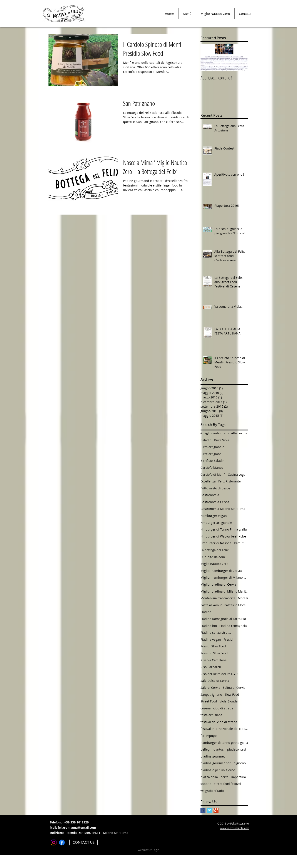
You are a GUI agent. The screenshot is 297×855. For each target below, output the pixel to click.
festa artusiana (211, 715)
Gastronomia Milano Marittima (222, 509)
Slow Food (232, 694)
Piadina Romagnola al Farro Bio (223, 619)
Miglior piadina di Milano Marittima (224, 591)
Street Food (208, 701)
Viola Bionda (229, 701)
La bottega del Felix (214, 550)
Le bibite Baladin (212, 557)
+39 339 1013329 (76, 822)
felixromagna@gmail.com (77, 827)
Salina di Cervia (234, 687)
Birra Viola (221, 440)
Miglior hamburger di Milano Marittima (224, 577)
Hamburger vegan (213, 516)
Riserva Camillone (213, 660)
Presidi (229, 639)
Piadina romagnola (233, 626)
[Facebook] (62, 842)
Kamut (239, 543)
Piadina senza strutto (215, 632)
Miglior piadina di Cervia (218, 584)
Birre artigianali (211, 454)
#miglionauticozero (214, 433)
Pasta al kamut (211, 605)
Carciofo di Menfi (212, 474)
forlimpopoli (209, 736)
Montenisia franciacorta (217, 598)
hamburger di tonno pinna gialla (224, 743)
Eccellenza (208, 481)
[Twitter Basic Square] (209, 810)
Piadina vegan (210, 639)
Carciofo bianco (211, 467)
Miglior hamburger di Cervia (221, 571)
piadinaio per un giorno (217, 770)
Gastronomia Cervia (214, 502)
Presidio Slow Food (214, 653)
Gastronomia (209, 495)
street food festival (227, 784)
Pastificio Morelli (236, 605)
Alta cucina (239, 433)
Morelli (243, 598)
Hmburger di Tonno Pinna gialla (223, 529)
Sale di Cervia (210, 687)
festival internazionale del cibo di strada (224, 729)
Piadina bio (208, 626)
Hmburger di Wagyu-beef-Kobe (223, 536)
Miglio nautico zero (214, 564)
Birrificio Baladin (212, 461)
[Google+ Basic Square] (216, 810)
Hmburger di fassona (215, 543)
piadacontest (236, 749)
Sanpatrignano (211, 694)
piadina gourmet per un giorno (223, 763)
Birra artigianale (212, 447)
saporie (205, 784)
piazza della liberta (214, 777)
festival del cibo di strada (218, 722)
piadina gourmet (212, 756)
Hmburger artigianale (216, 523)
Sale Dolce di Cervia (214, 681)
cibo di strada (223, 708)
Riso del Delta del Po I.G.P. (219, 674)
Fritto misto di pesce (215, 488)
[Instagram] (53, 842)
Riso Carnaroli (210, 667)
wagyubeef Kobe (212, 791)
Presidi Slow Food (213, 646)
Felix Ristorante (229, 481)
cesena (205, 708)
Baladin (206, 440)
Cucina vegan (237, 474)
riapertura (238, 777)
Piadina (205, 612)
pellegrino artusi (212, 749)
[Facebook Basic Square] (202, 810)
